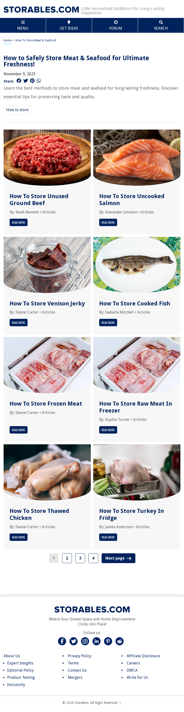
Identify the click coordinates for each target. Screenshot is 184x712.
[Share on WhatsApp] (39, 81)
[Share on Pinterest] (32, 81)
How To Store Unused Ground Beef (39, 200)
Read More (18, 222)
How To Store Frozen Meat (46, 403)
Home (8, 40)
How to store (17, 110)
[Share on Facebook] (19, 81)
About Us (12, 656)
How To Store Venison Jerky (47, 303)
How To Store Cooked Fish (134, 303)
